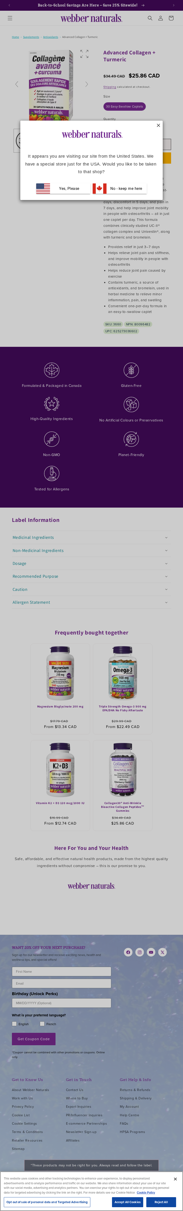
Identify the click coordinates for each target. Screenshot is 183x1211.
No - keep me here (125, 188)
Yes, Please (69, 188)
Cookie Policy (146, 1192)
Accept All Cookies (128, 1202)
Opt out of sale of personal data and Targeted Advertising (47, 1202)
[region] (91, 1191)
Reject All (161, 1202)
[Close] (175, 1179)
